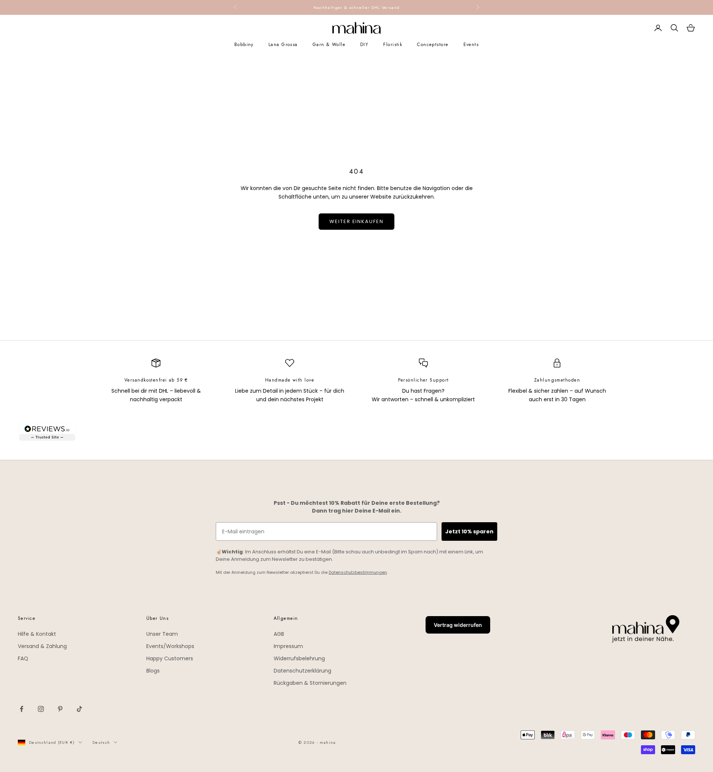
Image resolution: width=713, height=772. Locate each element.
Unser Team (162, 634)
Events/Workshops (170, 646)
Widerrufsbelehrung (299, 658)
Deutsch (101, 742)
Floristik (392, 44)
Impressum (288, 646)
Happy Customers (169, 658)
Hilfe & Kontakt (37, 634)
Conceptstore (432, 44)
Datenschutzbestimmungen (358, 572)
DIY (364, 44)
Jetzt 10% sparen (469, 531)
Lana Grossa (283, 44)
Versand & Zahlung (42, 646)
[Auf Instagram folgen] (41, 709)
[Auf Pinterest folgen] (60, 709)
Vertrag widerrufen (458, 625)
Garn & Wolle (329, 44)
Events (471, 44)
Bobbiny (244, 44)
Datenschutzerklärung (302, 670)
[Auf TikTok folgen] (79, 709)
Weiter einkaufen (356, 221)
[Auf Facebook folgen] (21, 709)
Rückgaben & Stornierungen (310, 683)
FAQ (23, 658)
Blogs (153, 670)
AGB (279, 634)
